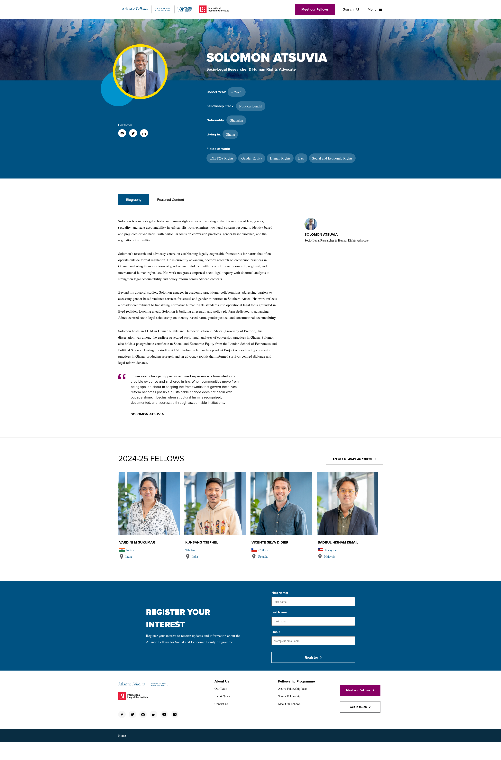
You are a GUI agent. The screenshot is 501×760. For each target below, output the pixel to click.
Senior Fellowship (289, 696)
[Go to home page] (157, 9)
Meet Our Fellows (289, 704)
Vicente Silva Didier (269, 542)
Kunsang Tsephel (201, 542)
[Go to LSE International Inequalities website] (214, 9)
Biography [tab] (133, 199)
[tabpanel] (250, 321)
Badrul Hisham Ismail (338, 542)
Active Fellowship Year (292, 688)
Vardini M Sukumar (137, 542)
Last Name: (279, 612)
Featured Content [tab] (170, 199)
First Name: (279, 593)
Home (122, 735)
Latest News (222, 696)
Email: (275, 632)
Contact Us (221, 704)
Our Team (220, 688)
